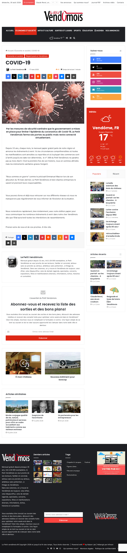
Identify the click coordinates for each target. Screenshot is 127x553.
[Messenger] (61, 76)
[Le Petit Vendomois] (63, 16)
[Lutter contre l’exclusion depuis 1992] (97, 213)
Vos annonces (65, 2)
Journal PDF (96, 2)
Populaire (97, 174)
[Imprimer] (73, 76)
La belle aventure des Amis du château (113, 186)
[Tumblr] (26, 76)
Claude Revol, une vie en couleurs (49, 2)
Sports (77, 30)
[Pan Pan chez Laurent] (57, 468)
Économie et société (26, 30)
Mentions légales (86, 549)
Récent (116, 174)
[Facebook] (8, 76)
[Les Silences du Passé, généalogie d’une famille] (47, 480)
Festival (87, 462)
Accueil (10, 30)
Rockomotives (72, 475)
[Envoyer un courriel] (25, 69)
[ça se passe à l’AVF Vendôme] (47, 474)
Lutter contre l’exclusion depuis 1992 (112, 212)
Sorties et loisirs (63, 30)
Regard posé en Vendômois (37, 56)
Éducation (87, 30)
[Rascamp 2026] (38, 462)
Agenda (100, 30)
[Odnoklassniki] (49, 76)
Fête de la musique (73, 471)
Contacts (120, 2)
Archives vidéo (108, 2)
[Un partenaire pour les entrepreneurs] (69, 406)
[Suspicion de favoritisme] (43, 406)
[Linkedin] (20, 76)
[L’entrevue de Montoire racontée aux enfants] (57, 480)
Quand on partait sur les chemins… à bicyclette (112, 199)
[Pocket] (55, 76)
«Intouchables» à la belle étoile (113, 234)
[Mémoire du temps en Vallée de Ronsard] (57, 474)
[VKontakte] (43, 76)
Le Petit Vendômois (17, 69)
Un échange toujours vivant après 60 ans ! (113, 224)
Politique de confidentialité (105, 549)
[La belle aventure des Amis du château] (97, 186)
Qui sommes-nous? (81, 2)
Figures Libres (71, 466)
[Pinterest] (32, 76)
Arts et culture (45, 30)
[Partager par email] (67, 76)
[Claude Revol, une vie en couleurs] (97, 290)
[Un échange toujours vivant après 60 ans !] (97, 225)
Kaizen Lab (91, 545)
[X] (14, 76)
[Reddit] (37, 76)
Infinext (110, 545)
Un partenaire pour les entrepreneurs (68, 416)
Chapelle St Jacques (74, 462)
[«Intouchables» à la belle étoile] (97, 237)
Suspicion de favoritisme (38, 416)
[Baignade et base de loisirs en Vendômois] (114, 290)
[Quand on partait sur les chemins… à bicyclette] (97, 198)
